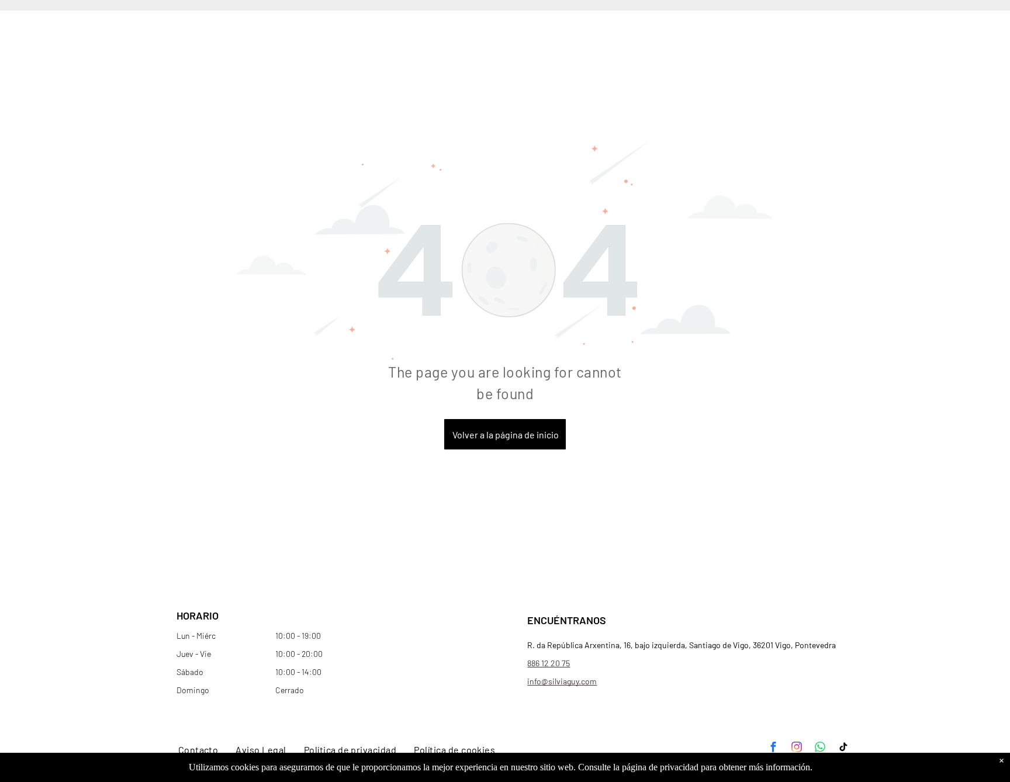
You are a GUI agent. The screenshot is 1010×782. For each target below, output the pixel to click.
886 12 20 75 (548, 663)
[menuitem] (198, 750)
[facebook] (773, 748)
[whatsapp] (820, 748)
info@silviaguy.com (562, 681)
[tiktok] (843, 748)
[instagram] (796, 748)
